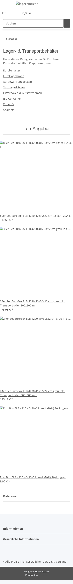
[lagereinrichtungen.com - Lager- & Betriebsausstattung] (27, 4)
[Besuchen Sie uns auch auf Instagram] (6, 554)
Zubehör (8, 104)
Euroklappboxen (13, 76)
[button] (13, 13)
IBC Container (12, 98)
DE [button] (4, 13)
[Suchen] (67, 23)
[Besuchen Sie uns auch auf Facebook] (6, 550)
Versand (61, 561)
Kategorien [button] (11, 496)
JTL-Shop (43, 575)
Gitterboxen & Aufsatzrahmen (22, 93)
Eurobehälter (11, 70)
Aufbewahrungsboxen (17, 82)
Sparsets (8, 110)
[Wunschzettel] (17, 13)
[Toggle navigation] (8, 4)
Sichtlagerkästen (14, 87)
